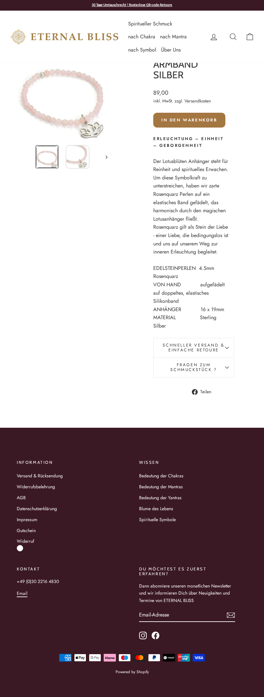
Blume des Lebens (156, 508)
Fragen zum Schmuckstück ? (193, 367)
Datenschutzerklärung (37, 508)
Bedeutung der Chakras (161, 476)
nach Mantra (173, 36)
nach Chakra (141, 36)
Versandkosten (197, 101)
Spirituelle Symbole (157, 519)
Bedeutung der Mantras (161, 486)
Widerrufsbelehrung (36, 486)
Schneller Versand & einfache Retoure (193, 347)
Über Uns (171, 49)
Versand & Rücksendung (40, 476)
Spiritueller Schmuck (150, 23)
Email (22, 593)
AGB (21, 497)
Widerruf (25, 541)
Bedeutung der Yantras (160, 497)
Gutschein (26, 530)
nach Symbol (142, 49)
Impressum (27, 519)
